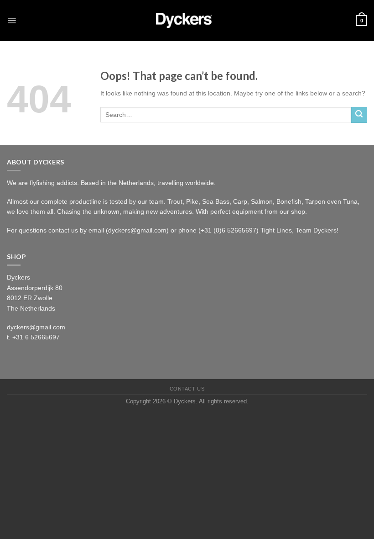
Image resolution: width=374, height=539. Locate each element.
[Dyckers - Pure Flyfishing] (187, 20)
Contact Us (187, 388)
